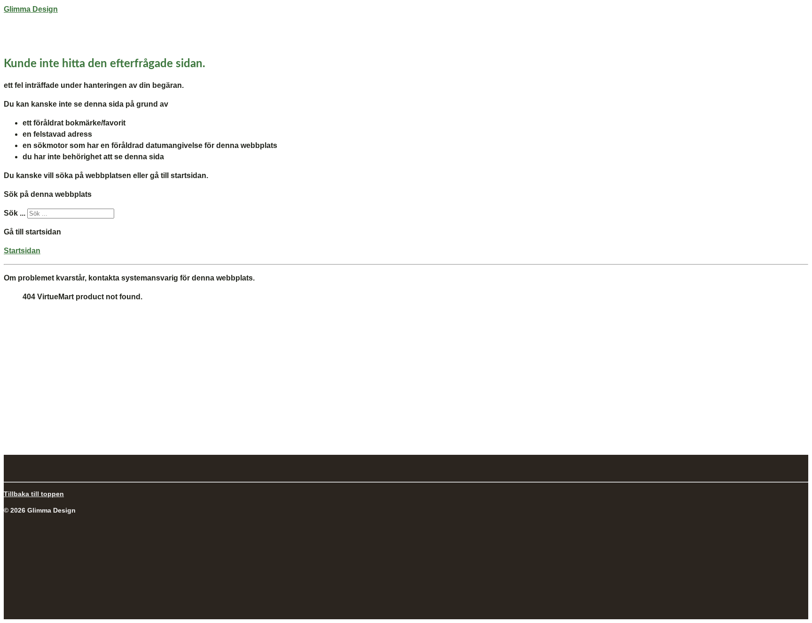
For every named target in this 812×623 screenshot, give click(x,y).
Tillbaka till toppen (34, 494)
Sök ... (14, 213)
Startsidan (22, 251)
